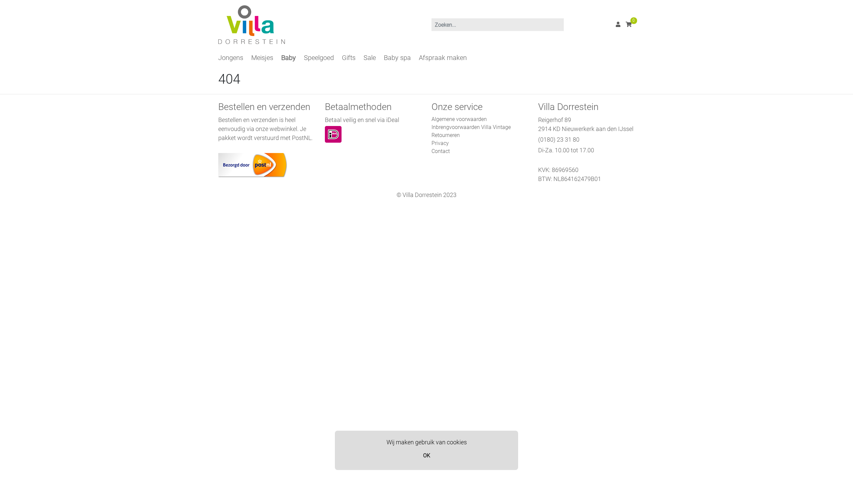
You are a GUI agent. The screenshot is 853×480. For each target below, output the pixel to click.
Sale (370, 58)
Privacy (440, 143)
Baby (288, 58)
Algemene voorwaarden (459, 119)
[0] (629, 24)
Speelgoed (319, 58)
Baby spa (397, 58)
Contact (440, 151)
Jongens (230, 58)
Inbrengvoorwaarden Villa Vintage (471, 127)
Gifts (349, 58)
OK (426, 455)
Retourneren (445, 135)
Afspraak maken (443, 58)
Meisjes (262, 58)
